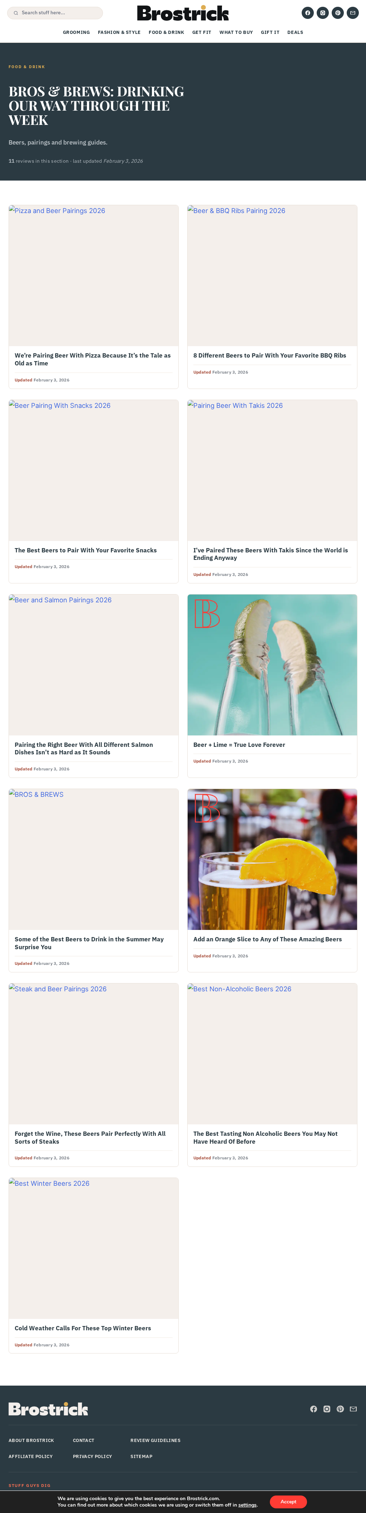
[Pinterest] (338, 13)
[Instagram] (323, 13)
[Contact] (353, 13)
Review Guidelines (155, 1440)
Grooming (76, 32)
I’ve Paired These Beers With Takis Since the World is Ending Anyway (270, 554)
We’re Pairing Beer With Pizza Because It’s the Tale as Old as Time (93, 359)
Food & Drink (166, 32)
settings (247, 1505)
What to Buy (236, 32)
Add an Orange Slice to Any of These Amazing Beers (267, 939)
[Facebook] (308, 13)
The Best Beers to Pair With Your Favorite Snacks (86, 550)
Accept (288, 1501)
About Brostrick (31, 1440)
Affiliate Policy (31, 1456)
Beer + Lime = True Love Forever (239, 745)
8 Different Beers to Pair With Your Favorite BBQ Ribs (269, 355)
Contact (84, 1440)
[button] (55, 13)
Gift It (270, 32)
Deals (295, 32)
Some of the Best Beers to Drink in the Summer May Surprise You (89, 943)
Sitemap (141, 1456)
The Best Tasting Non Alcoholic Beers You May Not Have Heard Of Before (265, 1137)
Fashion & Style (119, 32)
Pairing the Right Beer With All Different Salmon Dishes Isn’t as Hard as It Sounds (84, 748)
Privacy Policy (92, 1456)
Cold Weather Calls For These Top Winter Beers (83, 1328)
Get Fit (202, 32)
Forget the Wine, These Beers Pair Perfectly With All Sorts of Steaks (90, 1137)
